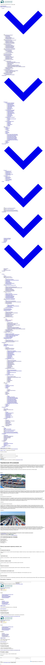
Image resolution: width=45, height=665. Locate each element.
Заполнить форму (3, 533)
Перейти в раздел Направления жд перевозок (14, 351)
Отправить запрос (8, 6)
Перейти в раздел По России (10, 348)
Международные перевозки (6, 628)
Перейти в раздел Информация (8, 436)
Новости (3, 633)
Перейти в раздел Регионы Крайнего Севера (14, 377)
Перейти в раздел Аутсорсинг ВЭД (12, 323)
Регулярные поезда (5, 603)
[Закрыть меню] (0, 272)
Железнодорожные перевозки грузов (7, 594)
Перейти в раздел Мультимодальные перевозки (14, 370)
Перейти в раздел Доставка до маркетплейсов (12, 334)
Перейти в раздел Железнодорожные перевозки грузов (14, 287)
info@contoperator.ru (15, 448)
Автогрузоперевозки (5, 595)
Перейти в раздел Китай (11, 396)
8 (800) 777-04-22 (2, 6)
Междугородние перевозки (6, 596)
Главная (1, 450)
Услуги (4, 450)
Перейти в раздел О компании (8, 443)
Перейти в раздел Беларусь (11, 390)
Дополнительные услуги (6, 604)
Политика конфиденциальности (5, 616)
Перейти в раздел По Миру (10, 385)
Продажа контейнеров (5, 597)
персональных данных (19, 459)
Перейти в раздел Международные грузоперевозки (13, 301)
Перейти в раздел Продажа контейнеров (12, 312)
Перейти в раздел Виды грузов (8, 409)
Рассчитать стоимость (5, 601)
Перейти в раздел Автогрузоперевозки (11, 294)
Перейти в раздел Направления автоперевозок (14, 361)
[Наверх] (0, 664)
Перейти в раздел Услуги (7, 276)
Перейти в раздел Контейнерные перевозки (12, 280)
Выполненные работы (5, 602)
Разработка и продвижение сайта (15, 616)
